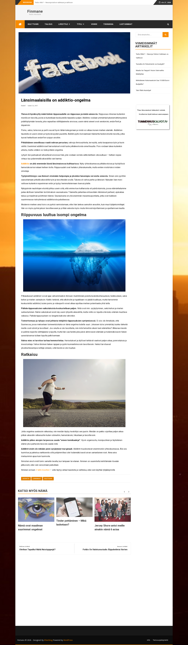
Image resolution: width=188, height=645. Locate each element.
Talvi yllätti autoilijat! (143, 90)
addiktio (26, 478)
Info (148, 640)
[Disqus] (74, 591)
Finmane (35, 11)
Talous (48, 24)
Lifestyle (63, 24)
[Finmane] (20, 24)
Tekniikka (108, 24)
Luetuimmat (126, 24)
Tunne (37, 2)
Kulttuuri (33, 24)
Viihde (94, 24)
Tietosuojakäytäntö (160, 640)
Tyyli (79, 24)
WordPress (68, 640)
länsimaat (37, 478)
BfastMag (48, 640)
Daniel (23, 106)
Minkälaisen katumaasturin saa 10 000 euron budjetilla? (152, 82)
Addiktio (25, 163)
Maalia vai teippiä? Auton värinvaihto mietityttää (150, 72)
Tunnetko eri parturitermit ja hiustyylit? (150, 64)
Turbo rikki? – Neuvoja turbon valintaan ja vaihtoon (152, 56)
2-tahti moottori (43, 470)
